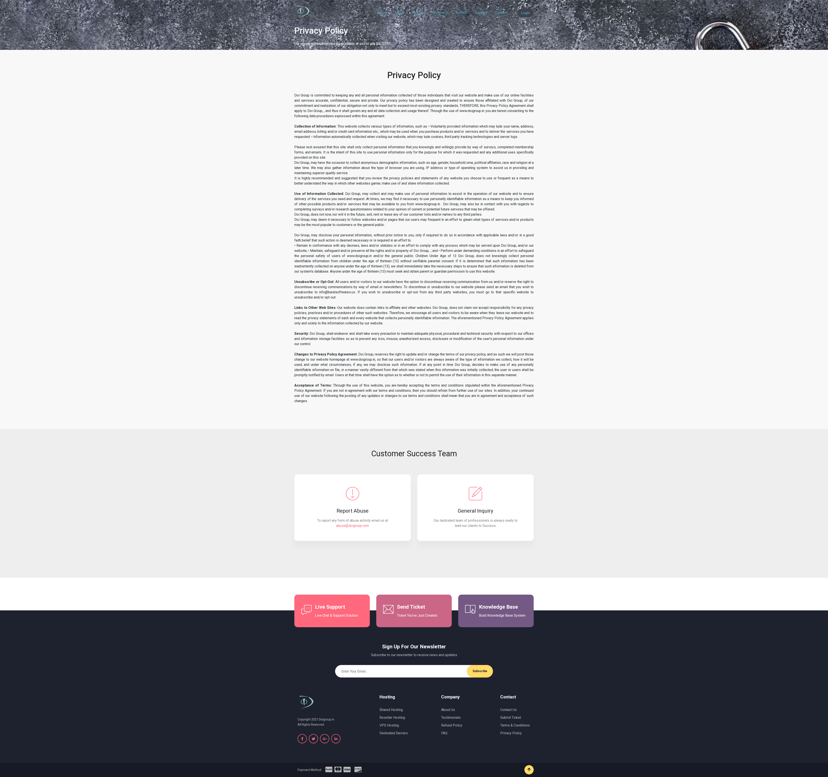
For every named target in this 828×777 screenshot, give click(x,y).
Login (525, 13)
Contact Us (508, 710)
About (399, 12)
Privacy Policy (511, 733)
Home (383, 12)
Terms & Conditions (515, 725)
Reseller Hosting (392, 717)
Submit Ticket (510, 717)
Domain (461, 12)
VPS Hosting (389, 725)
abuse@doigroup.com (352, 526)
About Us (448, 710)
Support (481, 12)
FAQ (444, 733)
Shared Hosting (391, 710)
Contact (501, 12)
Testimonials (451, 717)
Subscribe (480, 671)
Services (418, 12)
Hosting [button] (439, 12)
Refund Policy (451, 725)
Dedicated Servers (394, 733)
